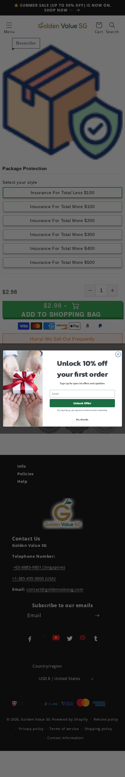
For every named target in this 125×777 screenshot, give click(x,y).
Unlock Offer (82, 403)
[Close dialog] (118, 354)
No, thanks (82, 419)
